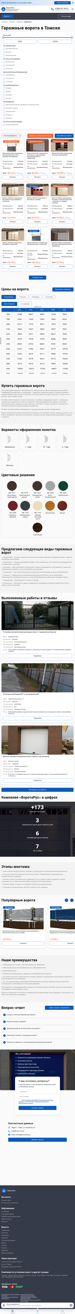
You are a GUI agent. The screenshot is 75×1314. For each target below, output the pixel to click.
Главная (4, 22)
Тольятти (28, 1275)
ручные (8, 52)
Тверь (15, 1275)
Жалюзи (9, 118)
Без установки (9, 304)
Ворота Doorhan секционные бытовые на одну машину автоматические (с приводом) (37, 155)
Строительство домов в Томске (11, 1261)
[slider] (3, 37)
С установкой (25, 304)
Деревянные (10, 111)
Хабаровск (8, 1277)
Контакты (4, 1221)
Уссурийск (64, 1275)
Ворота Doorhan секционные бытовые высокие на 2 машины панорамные (13, 154)
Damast (8, 98)
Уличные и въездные (8, 1240)
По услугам (49, 297)
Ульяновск (56, 1275)
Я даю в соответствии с (36, 1101)
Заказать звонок (37, 1140)
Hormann (9, 95)
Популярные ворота (64, 136)
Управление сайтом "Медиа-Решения (10, 1295)
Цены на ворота (6, 1219)
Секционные (8, 297)
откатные (9, 68)
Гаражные (4, 1238)
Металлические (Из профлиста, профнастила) (22, 105)
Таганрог (4, 1275)
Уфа (2, 1277)
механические (11, 55)
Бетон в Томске (6, 1264)
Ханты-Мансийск (17, 1277)
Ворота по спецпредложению (40, 136)
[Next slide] (72, 900)
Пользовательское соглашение (31, 1300)
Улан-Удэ (50, 1275)
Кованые (9, 115)
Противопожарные (7, 1253)
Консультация (66, 16)
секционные (10, 65)
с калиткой (10, 78)
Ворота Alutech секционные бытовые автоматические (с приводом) (62, 244)
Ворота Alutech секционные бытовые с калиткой (12, 243)
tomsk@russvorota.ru (23, 1135)
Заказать (13, 177)
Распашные (35, 297)
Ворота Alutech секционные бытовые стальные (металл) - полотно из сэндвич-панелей (62, 200)
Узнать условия (62, 3)
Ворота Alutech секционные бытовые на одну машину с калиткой (12, 199)
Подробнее (37, 656)
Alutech (8, 91)
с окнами (9, 82)
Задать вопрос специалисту (59, 1008)
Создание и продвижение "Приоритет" (9, 1297)
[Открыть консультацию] (4, 1305)
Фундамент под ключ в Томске (11, 1266)
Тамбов (10, 1275)
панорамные (10, 75)
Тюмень (43, 1275)
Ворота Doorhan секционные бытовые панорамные (62, 154)
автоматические (12, 49)
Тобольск (21, 1275)
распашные (10, 62)
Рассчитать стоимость (63, 289)
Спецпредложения (7, 1214)
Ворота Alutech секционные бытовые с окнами (37, 198)
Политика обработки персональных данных (28, 1295)
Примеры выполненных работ (11, 1216)
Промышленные (12, 125)
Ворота (19, 22)
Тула (38, 1275)
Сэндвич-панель (12, 108)
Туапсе (34, 1275)
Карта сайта (24, 1301)
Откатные (22, 297)
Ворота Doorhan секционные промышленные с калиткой (37, 243)
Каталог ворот (6, 1200)
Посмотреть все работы (37, 790)
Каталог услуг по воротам (9, 1203)
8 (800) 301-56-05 (61, 8)
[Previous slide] (66, 900)
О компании (5, 1211)
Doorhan (8, 88)
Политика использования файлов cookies (29, 1297)
